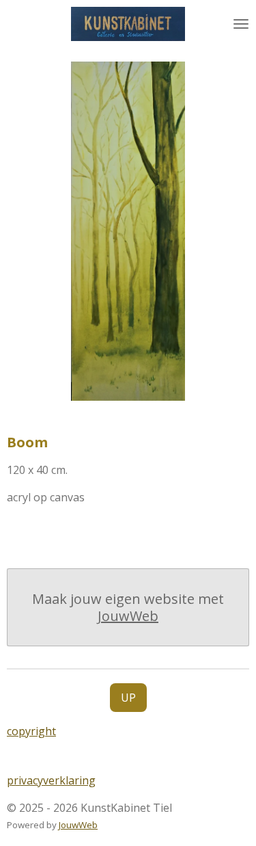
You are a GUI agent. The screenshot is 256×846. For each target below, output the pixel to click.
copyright (31, 731)
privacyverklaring (51, 780)
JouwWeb (128, 615)
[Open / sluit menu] (241, 24)
